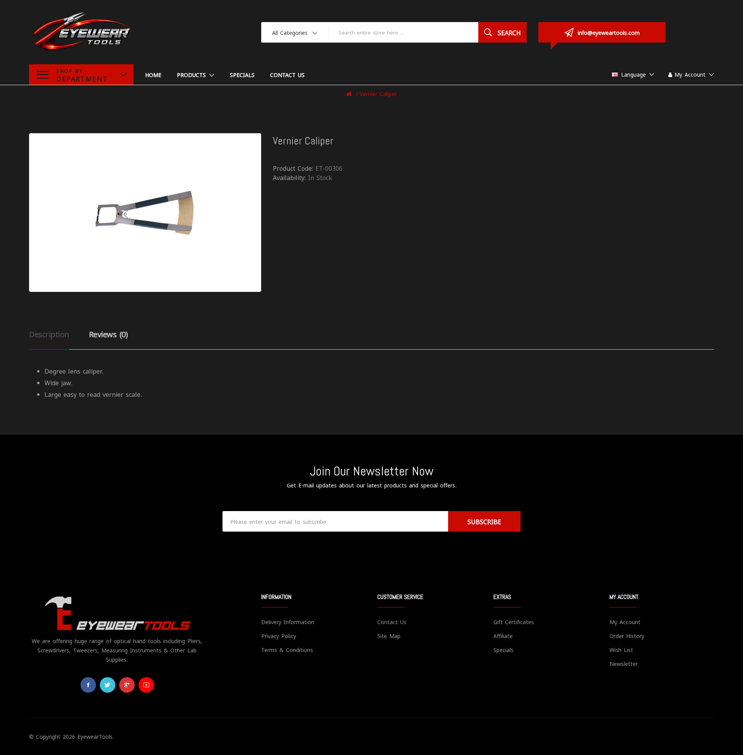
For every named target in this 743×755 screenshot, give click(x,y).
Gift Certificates (513, 621)
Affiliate (503, 635)
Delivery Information (287, 621)
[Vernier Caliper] (145, 212)
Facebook (88, 685)
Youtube (146, 685)
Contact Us (391, 621)
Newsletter (623, 663)
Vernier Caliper (378, 93)
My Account (624, 621)
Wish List (621, 649)
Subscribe (484, 521)
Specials (503, 649)
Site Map (389, 635)
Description (49, 333)
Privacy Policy (278, 635)
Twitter (107, 685)
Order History (626, 635)
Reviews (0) (108, 333)
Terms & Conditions (287, 649)
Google (127, 685)
